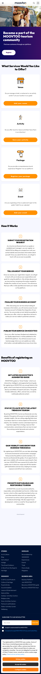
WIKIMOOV (25, 557)
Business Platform (27, 580)
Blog (2, 557)
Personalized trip (27, 554)
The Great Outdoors (7, 565)
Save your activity (20, 140)
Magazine (25, 570)
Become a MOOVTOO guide (30, 585)
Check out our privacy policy (15, 654)
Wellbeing (4, 609)
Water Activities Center (8, 606)
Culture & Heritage (7, 582)
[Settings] (33, 3)
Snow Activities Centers (8, 601)
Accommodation (6, 588)
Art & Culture (5, 554)
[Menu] (2, 3)
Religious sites (5, 598)
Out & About (5, 560)
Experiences (25, 560)
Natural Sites (5, 593)
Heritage (4, 570)
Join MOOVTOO (27, 582)
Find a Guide (25, 568)
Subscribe (35, 623)
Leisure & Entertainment (8, 590)
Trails (23, 565)
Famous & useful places (8, 604)
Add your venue (20, 103)
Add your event (20, 213)
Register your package (20, 176)
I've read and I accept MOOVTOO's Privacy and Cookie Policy (21, 630)
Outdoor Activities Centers (9, 596)
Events (24, 562)
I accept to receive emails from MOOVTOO (16, 627)
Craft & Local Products (8, 580)
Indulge (3, 562)
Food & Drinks (5, 585)
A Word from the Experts (9, 568)
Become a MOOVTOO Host (30, 588)
